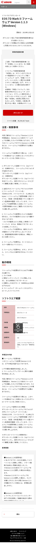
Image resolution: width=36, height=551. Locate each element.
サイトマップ (22, 531)
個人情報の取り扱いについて (18, 535)
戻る (18, 514)
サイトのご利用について (18, 533)
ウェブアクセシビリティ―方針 (18, 538)
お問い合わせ (13, 531)
